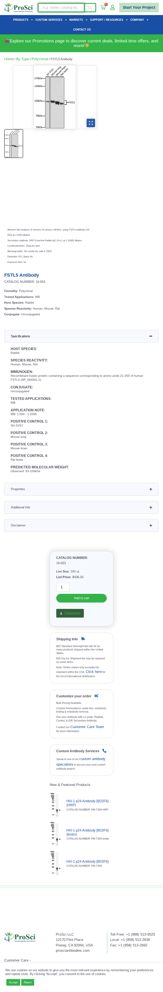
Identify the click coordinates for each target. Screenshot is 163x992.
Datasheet (73, 613)
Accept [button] (13, 982)
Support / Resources (106, 19)
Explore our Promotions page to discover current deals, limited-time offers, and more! (84, 43)
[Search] (90, 7)
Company (137, 19)
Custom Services (48, 19)
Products (20, 19)
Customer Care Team (87, 727)
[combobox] (61, 7)
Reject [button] (28, 982)
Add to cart (81, 598)
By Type (22, 59)
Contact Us (82, 29)
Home (9, 59)
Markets (76, 19)
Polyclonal (40, 59)
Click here (94, 672)
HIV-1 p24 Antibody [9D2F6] (87, 861)
